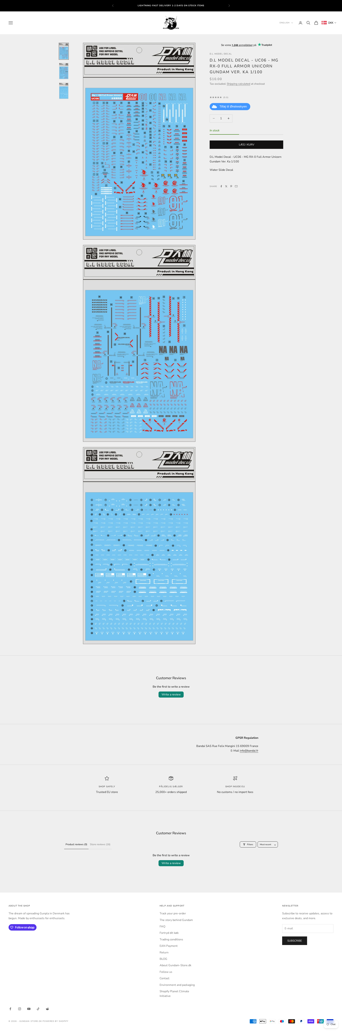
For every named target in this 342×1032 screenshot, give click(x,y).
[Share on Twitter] (226, 186)
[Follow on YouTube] (29, 1009)
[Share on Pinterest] (231, 186)
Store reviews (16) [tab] (100, 844)
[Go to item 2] (64, 71)
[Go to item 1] (64, 51)
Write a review (171, 694)
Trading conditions (171, 939)
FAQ (162, 926)
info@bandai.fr (249, 751)
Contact (164, 978)
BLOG (163, 959)
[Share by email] (236, 186)
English (284, 22)
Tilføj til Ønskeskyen (233, 106)
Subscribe (294, 941)
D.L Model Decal (221, 53)
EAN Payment (169, 946)
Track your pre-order (173, 913)
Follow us (166, 972)
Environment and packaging (177, 985)
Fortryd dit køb (169, 933)
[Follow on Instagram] (19, 1009)
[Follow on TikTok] (38, 1009)
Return (164, 952)
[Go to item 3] (64, 90)
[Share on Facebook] (221, 186)
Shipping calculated (238, 84)
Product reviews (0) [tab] (76, 844)
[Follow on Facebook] (10, 1009)
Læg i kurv (246, 144)
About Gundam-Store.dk (175, 965)
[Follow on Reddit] (47, 1009)
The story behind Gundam (176, 920)
